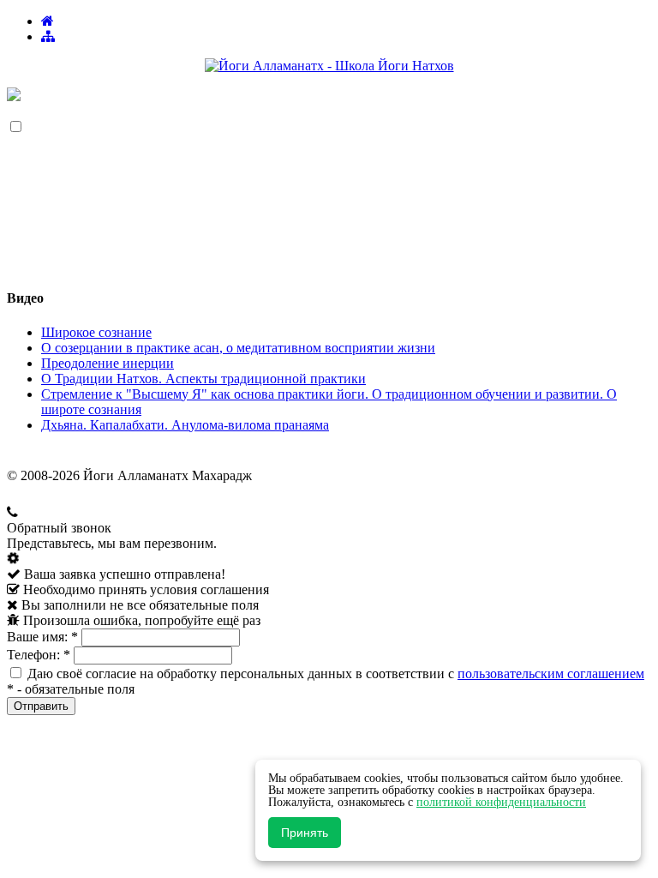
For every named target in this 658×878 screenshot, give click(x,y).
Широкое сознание (96, 332)
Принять (304, 832)
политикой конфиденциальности (501, 802)
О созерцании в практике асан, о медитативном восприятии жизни (238, 347)
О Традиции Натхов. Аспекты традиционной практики (203, 378)
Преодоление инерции (107, 363)
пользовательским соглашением (551, 673)
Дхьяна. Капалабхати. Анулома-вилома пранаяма (185, 425)
